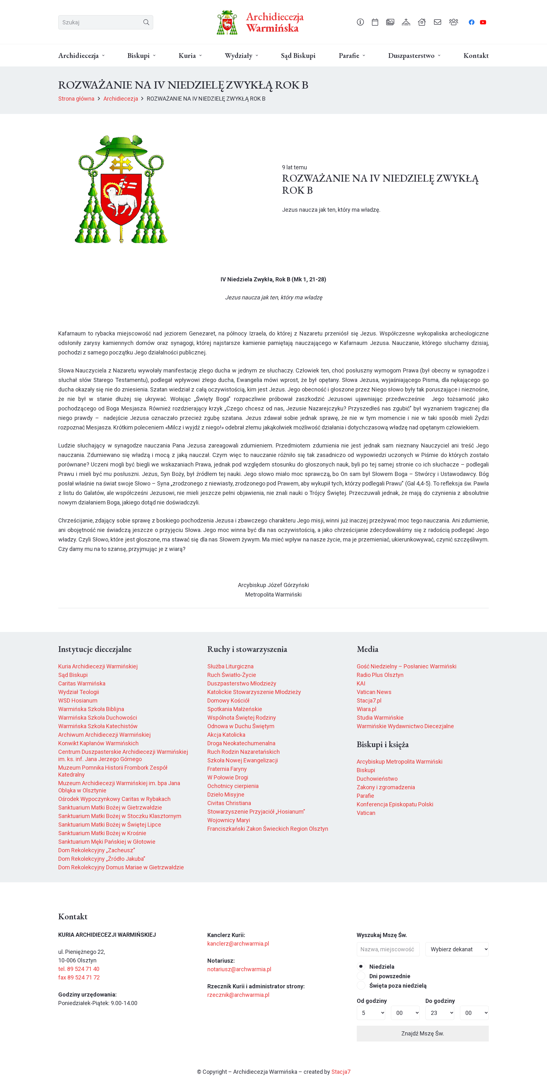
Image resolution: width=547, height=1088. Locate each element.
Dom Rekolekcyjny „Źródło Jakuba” (101, 858)
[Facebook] (471, 22)
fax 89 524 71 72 (79, 977)
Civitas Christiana (229, 803)
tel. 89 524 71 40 (78, 969)
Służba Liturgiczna (230, 666)
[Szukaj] (146, 22)
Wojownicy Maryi (228, 820)
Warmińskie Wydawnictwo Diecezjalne (405, 726)
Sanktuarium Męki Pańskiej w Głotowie (106, 841)
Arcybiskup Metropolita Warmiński (400, 761)
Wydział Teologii (78, 692)
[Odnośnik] (360, 22)
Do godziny (440, 1000)
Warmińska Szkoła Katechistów (98, 726)
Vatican (366, 813)
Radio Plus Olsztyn (380, 675)
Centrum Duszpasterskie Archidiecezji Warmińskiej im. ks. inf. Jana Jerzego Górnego (123, 755)
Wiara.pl (366, 709)
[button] (103, 55)
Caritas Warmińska (81, 683)
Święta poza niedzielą (397, 985)
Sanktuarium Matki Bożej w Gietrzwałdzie (110, 807)
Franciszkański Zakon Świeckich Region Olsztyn (267, 828)
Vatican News (374, 692)
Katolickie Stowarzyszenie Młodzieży (254, 692)
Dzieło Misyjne (225, 794)
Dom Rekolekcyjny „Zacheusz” (96, 850)
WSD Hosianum (77, 700)
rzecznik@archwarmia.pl (238, 994)
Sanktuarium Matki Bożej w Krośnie (102, 833)
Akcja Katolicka (226, 734)
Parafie (365, 795)
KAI (361, 683)
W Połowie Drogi (227, 777)
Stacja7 (340, 1071)
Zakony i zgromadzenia (386, 787)
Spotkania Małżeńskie (234, 709)
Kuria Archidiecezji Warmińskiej (98, 666)
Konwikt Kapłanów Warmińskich (98, 743)
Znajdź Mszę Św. (422, 1033)
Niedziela (381, 966)
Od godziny (372, 1000)
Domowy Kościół (228, 700)
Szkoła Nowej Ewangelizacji (242, 760)
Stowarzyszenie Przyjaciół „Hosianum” (256, 811)
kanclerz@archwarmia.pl (238, 943)
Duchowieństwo (377, 778)
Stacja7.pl (369, 700)
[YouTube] (483, 22)
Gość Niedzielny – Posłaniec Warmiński (406, 666)
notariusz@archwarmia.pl (239, 969)
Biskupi (366, 770)
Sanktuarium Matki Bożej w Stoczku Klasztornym (119, 816)
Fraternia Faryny (227, 769)
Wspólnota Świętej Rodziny (241, 717)
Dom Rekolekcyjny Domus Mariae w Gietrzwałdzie (121, 867)
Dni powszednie (389, 976)
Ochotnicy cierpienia (233, 786)
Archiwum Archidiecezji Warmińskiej (104, 734)
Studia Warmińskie (380, 717)
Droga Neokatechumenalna (241, 743)
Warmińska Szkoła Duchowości (97, 717)
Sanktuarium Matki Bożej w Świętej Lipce (109, 824)
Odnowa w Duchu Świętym (240, 726)
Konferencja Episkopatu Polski (395, 804)
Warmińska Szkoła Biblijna (91, 709)
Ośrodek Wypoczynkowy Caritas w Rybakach (114, 799)
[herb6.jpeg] (227, 22)
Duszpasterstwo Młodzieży (241, 683)
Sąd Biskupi (73, 675)
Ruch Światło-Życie (231, 675)
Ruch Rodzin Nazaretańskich (243, 751)
